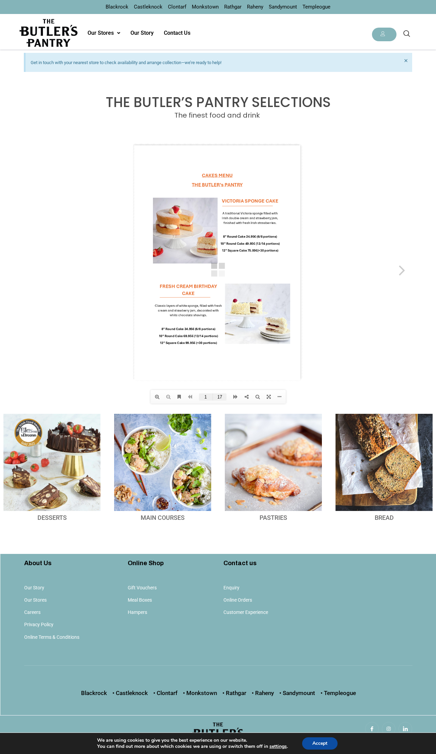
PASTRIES (273, 517)
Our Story (142, 33)
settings (278, 746)
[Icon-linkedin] (405, 729)
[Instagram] (388, 729)
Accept (319, 743)
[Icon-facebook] (372, 729)
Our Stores (101, 33)
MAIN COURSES (163, 517)
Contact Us (177, 33)
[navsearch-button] (406, 34)
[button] (103, 33)
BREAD (384, 517)
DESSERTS (52, 517)
